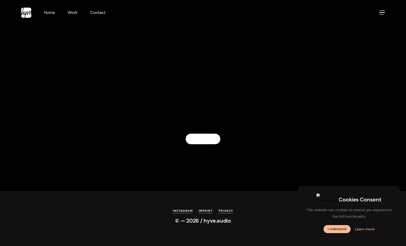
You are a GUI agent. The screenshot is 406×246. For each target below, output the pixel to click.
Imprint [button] (206, 211)
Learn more (364, 229)
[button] (382, 12)
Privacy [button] (226, 211)
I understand (337, 229)
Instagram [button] (183, 211)
